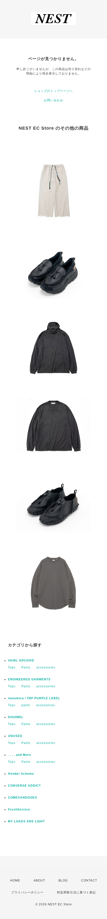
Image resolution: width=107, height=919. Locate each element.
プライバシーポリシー (27, 892)
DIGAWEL (15, 717)
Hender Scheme (21, 773)
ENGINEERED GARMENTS (29, 679)
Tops (11, 667)
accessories (45, 667)
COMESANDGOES (22, 797)
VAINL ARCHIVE (21, 660)
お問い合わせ (53, 100)
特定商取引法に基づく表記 (76, 892)
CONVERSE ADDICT (24, 785)
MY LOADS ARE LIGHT (26, 821)
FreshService (19, 809)
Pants (25, 667)
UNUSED (15, 736)
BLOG (63, 880)
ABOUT (39, 880)
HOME (15, 880)
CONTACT (89, 880)
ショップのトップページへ (53, 91)
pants (25, 705)
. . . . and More (19, 755)
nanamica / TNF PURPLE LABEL (34, 698)
